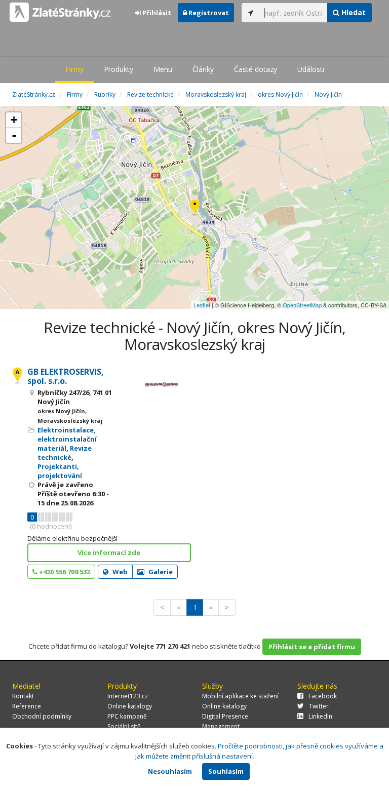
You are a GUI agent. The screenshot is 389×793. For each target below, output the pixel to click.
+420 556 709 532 (63, 571)
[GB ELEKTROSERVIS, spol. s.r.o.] (194, 208)
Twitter (319, 706)
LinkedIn (320, 716)
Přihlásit (156, 12)
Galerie (160, 571)
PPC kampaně (127, 716)
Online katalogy (129, 706)
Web (119, 571)
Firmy (74, 69)
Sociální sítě (124, 726)
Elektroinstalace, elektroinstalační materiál (67, 439)
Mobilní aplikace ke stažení (240, 696)
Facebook (322, 696)
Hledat (352, 12)
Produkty (118, 69)
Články (203, 69)
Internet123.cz (127, 696)
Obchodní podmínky (41, 716)
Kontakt (23, 696)
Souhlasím (226, 771)
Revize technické (64, 453)
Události (310, 69)
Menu (162, 69)
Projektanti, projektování (59, 471)
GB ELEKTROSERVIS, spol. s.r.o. (65, 376)
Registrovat (208, 12)
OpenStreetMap (302, 305)
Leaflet (201, 305)
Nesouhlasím (170, 771)
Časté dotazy (255, 69)
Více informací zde (108, 552)
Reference (26, 706)
